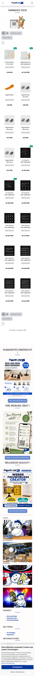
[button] (3, 33)
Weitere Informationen (17, 672)
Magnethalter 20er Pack (9, 128)
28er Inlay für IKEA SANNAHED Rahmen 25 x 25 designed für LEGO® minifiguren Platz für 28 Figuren (25, 291)
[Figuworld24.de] (17, 3)
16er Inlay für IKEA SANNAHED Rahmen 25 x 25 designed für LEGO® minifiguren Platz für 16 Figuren (25, 226)
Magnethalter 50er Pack (25, 128)
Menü (3, 3)
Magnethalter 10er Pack (25, 95)
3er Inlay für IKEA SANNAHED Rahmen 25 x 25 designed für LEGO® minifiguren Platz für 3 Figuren (9, 193)
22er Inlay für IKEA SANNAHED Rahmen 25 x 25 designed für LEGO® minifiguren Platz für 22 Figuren (9, 291)
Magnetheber (9, 95)
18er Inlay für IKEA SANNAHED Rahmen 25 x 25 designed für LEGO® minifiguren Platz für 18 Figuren (9, 259)
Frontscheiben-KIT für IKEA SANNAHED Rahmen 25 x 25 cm (9, 63)
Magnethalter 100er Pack (9, 161)
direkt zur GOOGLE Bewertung (17, 458)
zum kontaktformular (17, 401)
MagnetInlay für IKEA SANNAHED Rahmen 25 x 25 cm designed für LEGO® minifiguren (26, 63)
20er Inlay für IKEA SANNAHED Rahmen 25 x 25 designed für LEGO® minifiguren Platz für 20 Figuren (25, 259)
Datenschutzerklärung (7, 663)
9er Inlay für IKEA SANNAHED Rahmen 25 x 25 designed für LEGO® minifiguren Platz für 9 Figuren (25, 193)
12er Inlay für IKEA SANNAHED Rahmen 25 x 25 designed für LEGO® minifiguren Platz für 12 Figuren (9, 226)
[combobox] (16, 33)
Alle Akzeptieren (17, 667)
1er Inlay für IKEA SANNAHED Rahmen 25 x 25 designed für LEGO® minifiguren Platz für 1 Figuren (25, 161)
